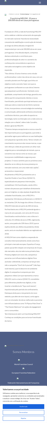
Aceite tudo (23, 406)
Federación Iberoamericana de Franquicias (23, 383)
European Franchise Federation (23, 373)
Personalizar (23, 412)
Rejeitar (23, 418)
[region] (23, 404)
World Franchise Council (23, 364)
